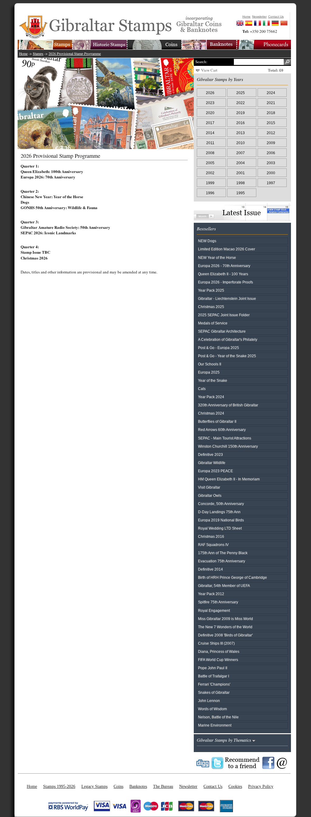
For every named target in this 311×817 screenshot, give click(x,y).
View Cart (209, 70)
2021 (271, 103)
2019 (240, 113)
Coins (118, 786)
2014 (210, 133)
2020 (210, 113)
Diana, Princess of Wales (218, 651)
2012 (271, 133)
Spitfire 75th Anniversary (218, 602)
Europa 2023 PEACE (215, 471)
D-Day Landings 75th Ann (219, 512)
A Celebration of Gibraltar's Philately (227, 339)
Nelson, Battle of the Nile (218, 717)
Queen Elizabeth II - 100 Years (223, 274)
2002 (210, 173)
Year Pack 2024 (211, 397)
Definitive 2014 (210, 569)
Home (23, 53)
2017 (210, 123)
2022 (240, 103)
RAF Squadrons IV (213, 545)
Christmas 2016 (211, 536)
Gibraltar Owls (209, 495)
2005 (210, 163)
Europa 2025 (209, 372)
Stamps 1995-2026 (59, 786)
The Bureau (163, 786)
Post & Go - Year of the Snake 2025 (227, 356)
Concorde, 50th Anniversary (221, 504)
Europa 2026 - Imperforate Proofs (225, 282)
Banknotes (138, 786)
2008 (210, 153)
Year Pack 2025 (211, 290)
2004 (240, 163)
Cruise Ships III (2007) (216, 643)
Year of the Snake (212, 380)
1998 (240, 183)
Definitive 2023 (210, 454)
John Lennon (209, 701)
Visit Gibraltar (209, 487)
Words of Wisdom (212, 709)
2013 (240, 133)
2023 (210, 103)
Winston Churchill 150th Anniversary (228, 446)
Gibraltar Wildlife (211, 463)
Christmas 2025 (211, 307)
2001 (240, 173)
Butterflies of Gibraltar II (217, 421)
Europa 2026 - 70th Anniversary (224, 266)
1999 (210, 183)
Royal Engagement (214, 610)
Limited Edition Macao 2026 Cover (226, 249)
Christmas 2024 (211, 413)
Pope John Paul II (212, 668)
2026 (210, 93)
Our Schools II (209, 364)
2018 (271, 113)
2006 (271, 153)
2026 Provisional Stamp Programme (75, 53)
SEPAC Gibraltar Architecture (222, 331)
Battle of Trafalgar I (213, 676)
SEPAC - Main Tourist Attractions (224, 438)
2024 (271, 93)
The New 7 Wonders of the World (225, 627)
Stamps (38, 53)
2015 (271, 123)
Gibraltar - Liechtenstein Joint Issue (227, 298)
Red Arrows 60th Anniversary (222, 430)
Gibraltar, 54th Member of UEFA (224, 586)
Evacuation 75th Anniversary (221, 561)
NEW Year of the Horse (217, 257)
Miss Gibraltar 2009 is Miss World (225, 619)
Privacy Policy (260, 786)
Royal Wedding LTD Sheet (220, 528)
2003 (271, 163)
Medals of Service (212, 323)
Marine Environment (214, 725)
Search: (201, 61)
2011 (210, 143)
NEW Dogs (207, 241)
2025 (240, 93)
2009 (271, 143)
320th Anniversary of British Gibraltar (228, 405)
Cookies (235, 786)
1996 (210, 193)
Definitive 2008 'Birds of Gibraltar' (225, 635)
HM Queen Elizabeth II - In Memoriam (229, 479)
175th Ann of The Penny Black (223, 553)
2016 (240, 123)
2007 (240, 153)
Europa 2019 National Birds (221, 520)
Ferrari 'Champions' (214, 684)
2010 (240, 143)
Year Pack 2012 (211, 594)
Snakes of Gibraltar (214, 692)
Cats (202, 389)
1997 (271, 183)
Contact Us (212, 786)
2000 (271, 173)
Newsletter (188, 786)
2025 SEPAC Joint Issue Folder (224, 315)
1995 (240, 193)
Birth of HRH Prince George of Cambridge (232, 577)
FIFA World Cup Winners (218, 660)
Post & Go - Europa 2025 (218, 348)
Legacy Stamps (94, 786)
